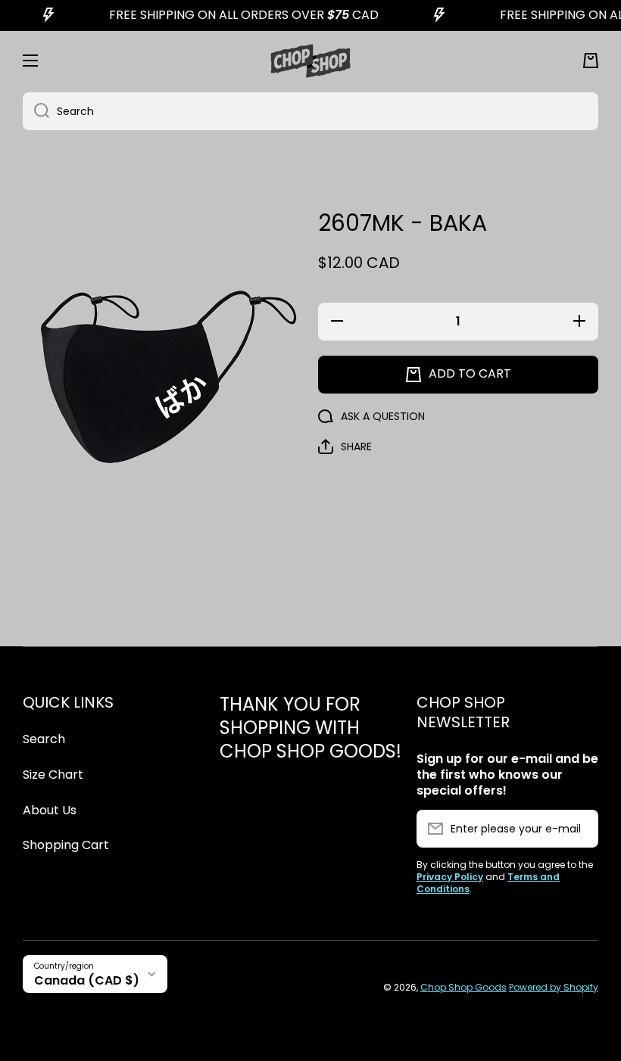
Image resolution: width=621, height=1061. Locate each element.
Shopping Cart (66, 845)
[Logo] (310, 61)
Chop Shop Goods (463, 987)
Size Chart (53, 774)
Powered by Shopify (553, 987)
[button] (590, 60)
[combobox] (310, 111)
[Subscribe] (579, 829)
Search (44, 739)
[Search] (36, 111)
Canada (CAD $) (86, 980)
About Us (49, 810)
